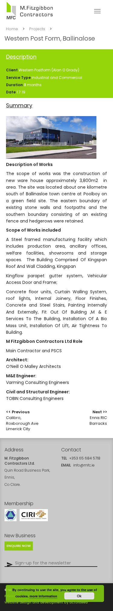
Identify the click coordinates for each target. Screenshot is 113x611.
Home (12, 29)
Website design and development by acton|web (46, 602)
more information (43, 596)
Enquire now (19, 545)
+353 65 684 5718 (84, 458)
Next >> (98, 417)
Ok (79, 596)
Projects (37, 29)
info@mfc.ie (84, 465)
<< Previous (22, 420)
